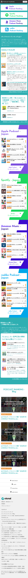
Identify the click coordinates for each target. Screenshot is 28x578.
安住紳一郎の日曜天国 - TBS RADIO (14, 144)
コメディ (8, 156)
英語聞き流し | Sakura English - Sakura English (16, 249)
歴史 (7, 151)
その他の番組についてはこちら (19, 379)
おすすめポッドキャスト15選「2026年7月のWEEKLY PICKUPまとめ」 (12, 516)
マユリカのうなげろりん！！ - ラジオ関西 (15, 139)
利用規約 (3, 503)
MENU (25, 1)
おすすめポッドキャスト (6, 414)
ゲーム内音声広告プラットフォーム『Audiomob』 (12, 534)
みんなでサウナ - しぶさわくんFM (14, 63)
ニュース (8, 162)
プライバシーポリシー (5, 505)
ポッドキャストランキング (7, 511)
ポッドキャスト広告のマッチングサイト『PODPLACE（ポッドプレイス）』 (13, 547)
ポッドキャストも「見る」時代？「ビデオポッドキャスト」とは (13, 543)
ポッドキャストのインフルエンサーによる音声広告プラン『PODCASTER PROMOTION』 (13, 520)
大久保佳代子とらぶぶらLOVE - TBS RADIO (16, 154)
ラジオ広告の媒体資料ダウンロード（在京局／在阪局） (13, 568)
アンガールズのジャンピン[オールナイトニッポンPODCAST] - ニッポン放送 (16, 288)
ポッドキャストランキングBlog (8, 513)
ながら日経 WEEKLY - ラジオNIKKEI (14, 244)
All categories (9, 235)
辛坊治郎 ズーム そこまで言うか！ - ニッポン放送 (16, 299)
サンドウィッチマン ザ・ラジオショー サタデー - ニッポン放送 (16, 304)
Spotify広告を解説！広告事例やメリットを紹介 (11, 530)
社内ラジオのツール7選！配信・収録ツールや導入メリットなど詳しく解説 (13, 560)
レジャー (8, 146)
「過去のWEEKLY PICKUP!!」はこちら (17, 91)
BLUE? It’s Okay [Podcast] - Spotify (14, 185)
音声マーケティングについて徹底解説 (9, 553)
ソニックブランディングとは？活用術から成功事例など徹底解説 (13, 556)
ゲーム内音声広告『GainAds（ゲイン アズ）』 (11, 532)
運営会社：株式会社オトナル (7, 501)
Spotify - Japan (10, 180)
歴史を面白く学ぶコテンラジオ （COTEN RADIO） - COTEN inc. (15, 150)
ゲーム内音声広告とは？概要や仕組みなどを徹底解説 (12, 536)
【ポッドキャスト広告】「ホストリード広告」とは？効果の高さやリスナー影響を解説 (13, 528)
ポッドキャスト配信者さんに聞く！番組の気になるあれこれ (13, 524)
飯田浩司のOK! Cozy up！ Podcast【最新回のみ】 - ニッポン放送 (16, 160)
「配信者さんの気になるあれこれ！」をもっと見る (14, 121)
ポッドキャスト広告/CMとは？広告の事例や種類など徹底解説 (13, 550)
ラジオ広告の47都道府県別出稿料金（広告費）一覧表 (12, 566)
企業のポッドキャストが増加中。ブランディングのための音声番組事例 (13, 539)
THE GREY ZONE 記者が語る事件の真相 (17, 82)
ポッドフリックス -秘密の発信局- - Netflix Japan (16, 190)
